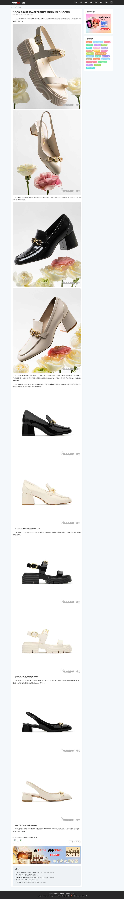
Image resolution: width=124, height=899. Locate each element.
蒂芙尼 (96, 59)
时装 (86, 2)
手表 (91, 2)
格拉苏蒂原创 (98, 42)
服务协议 (62, 893)
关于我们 (51, 893)
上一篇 (71, 842)
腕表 (97, 45)
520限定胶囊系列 (28, 837)
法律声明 (68, 893)
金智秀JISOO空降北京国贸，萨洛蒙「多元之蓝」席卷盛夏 (32, 872)
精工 (98, 56)
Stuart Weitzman (19, 837)
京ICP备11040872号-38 (64, 896)
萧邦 (89, 59)
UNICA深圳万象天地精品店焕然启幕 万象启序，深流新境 (32, 877)
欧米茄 (89, 45)
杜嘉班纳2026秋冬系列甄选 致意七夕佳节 (27, 882)
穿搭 (101, 2)
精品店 (97, 65)
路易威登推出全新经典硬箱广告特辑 (26, 875)
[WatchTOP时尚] (18, 2)
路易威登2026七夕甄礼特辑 (23, 879)
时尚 (35, 837)
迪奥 (89, 42)
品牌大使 (105, 56)
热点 (81, 2)
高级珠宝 (90, 56)
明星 (104, 45)
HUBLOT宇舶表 (92, 62)
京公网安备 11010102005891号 (79, 895)
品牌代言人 (105, 59)
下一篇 (77, 842)
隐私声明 (56, 893)
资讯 (106, 2)
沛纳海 (96, 47)
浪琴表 (89, 65)
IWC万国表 (102, 62)
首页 (76, 2)
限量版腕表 (90, 67)
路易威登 (90, 53)
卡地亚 (104, 47)
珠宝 (96, 2)
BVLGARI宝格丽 (101, 53)
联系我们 (73, 893)
